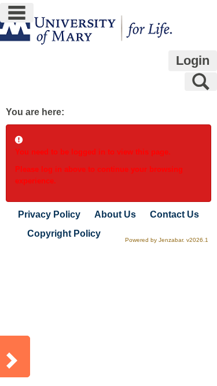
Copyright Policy (64, 233)
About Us (115, 214)
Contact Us (174, 214)
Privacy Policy (49, 214)
